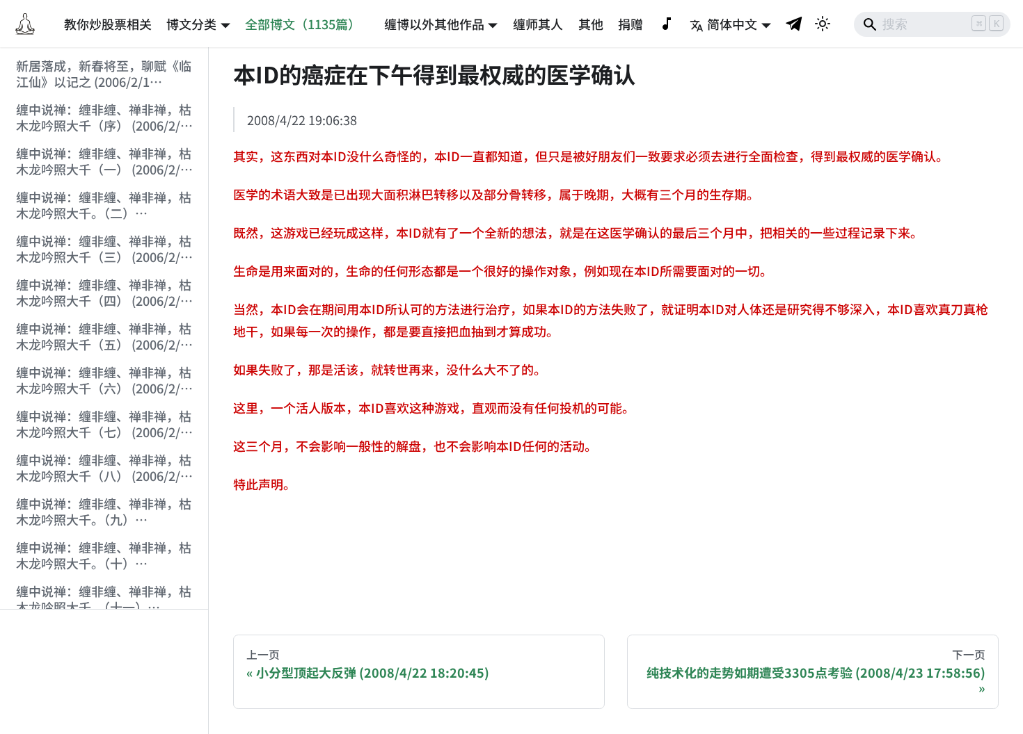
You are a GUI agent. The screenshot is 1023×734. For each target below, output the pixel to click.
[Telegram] (795, 23)
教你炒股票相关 (108, 24)
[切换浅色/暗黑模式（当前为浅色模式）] (822, 23)
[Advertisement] (104, 672)
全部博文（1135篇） (302, 24)
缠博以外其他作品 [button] (434, 24)
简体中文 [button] (732, 24)
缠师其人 (538, 24)
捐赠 (630, 24)
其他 (590, 24)
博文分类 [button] (191, 24)
